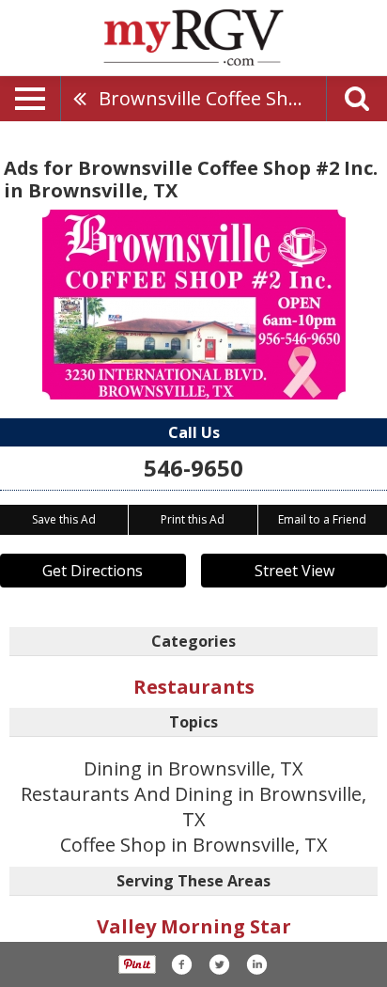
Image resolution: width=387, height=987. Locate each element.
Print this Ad (192, 519)
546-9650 (193, 467)
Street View (294, 570)
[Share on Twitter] (219, 964)
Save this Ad (64, 519)
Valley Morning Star (194, 926)
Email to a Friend (322, 519)
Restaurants (194, 686)
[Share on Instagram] (256, 964)
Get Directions (92, 570)
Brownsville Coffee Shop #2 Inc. (212, 98)
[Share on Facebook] (181, 964)
